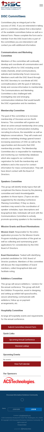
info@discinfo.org (25, 415)
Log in (33, 409)
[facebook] (22, 399)
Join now (16, 409)
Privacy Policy (22, 424)
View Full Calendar (22, 364)
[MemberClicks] (11, 5)
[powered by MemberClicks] (22, 429)
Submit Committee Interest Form (22, 327)
